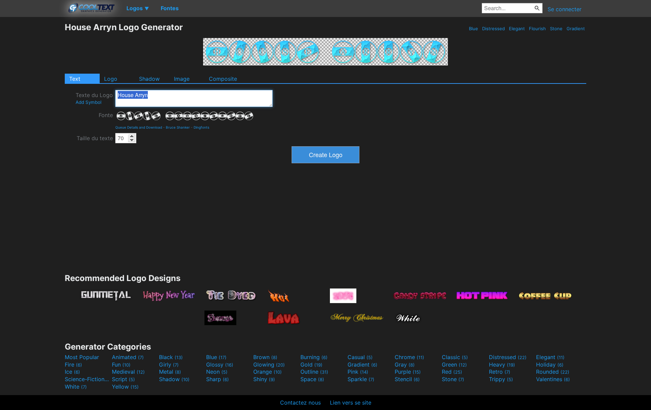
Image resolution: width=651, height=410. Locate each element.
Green (454, 364)
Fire (73, 364)
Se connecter (564, 9)
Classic (455, 357)
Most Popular (82, 357)
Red (452, 371)
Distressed (493, 28)
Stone (556, 28)
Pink (358, 371)
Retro (499, 371)
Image (182, 78)
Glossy (219, 364)
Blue (473, 28)
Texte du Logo (94, 98)
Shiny (264, 379)
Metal (170, 371)
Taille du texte (95, 138)
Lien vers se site (350, 402)
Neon (217, 371)
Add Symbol (88, 102)
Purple (408, 371)
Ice (72, 371)
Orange (267, 371)
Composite (223, 78)
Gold (311, 364)
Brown (265, 357)
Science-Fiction (87, 379)
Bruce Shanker (178, 127)
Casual (360, 357)
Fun (121, 364)
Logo (110, 78)
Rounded (552, 371)
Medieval (128, 371)
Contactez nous (300, 402)
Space (312, 379)
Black (171, 357)
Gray (405, 364)
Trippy (501, 379)
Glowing (269, 364)
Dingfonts (201, 127)
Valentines (553, 379)
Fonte (106, 115)
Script (123, 379)
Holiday (550, 364)
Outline (314, 371)
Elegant (517, 28)
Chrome (409, 357)
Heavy (502, 364)
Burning (314, 357)
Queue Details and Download (138, 127)
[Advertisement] (32, 124)
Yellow (125, 386)
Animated (128, 357)
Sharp (217, 379)
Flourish (537, 28)
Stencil (407, 379)
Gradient (575, 28)
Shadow (149, 78)
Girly (169, 364)
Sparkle (361, 379)
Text (74, 78)
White (76, 386)
